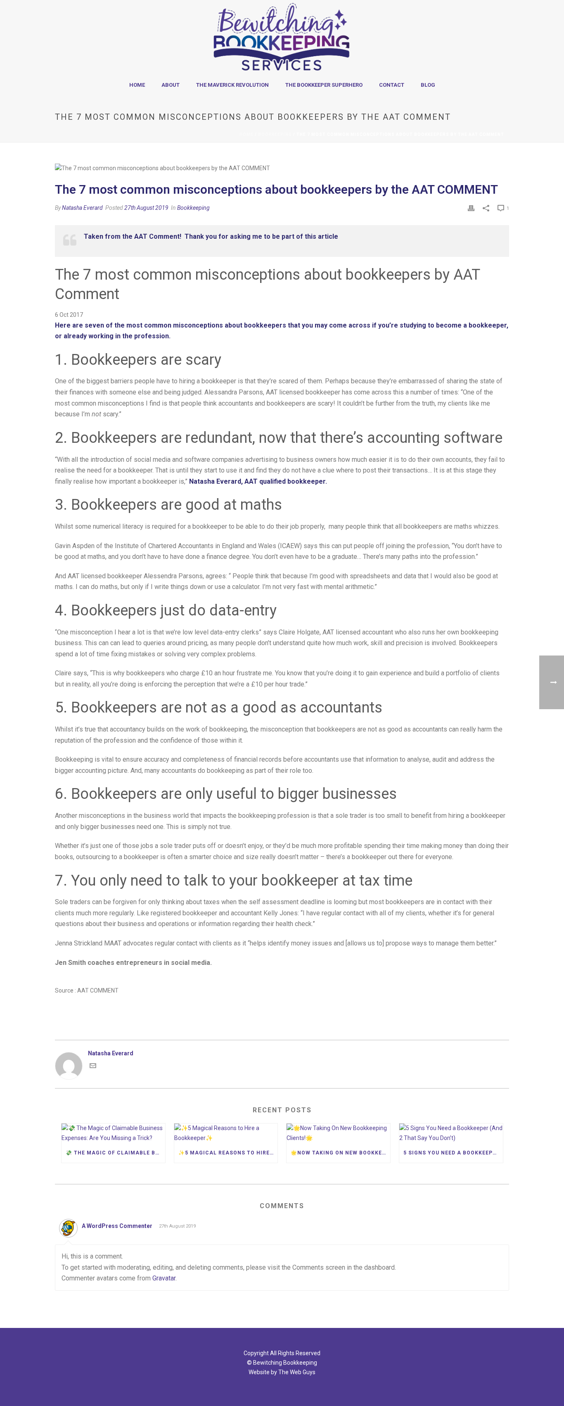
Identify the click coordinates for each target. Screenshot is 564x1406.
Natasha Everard (82, 207)
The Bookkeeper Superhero (324, 85)
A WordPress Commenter (117, 1226)
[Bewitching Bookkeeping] (282, 37)
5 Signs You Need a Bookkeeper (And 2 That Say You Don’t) (453, 1153)
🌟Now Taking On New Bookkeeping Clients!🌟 (340, 1153)
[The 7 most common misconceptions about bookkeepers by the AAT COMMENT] (282, 168)
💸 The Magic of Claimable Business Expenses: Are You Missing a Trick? (115, 1153)
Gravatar (163, 1278)
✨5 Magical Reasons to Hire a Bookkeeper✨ (228, 1153)
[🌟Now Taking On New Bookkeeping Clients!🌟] (338, 1132)
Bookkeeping (275, 134)
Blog (428, 85)
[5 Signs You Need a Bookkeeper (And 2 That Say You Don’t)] (451, 1132)
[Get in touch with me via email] (93, 1067)
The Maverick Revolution (232, 85)
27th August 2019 (146, 207)
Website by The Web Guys (282, 1372)
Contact (391, 85)
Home (137, 85)
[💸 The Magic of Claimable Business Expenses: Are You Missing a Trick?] (113, 1132)
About (170, 85)
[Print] (471, 208)
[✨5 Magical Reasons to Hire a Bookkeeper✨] (226, 1132)
